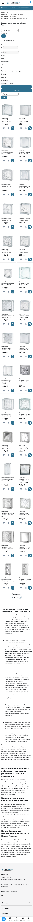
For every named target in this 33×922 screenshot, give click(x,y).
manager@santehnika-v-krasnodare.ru (13, 879)
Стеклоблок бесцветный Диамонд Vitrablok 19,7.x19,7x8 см (7, 514)
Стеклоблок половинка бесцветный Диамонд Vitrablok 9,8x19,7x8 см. (25, 579)
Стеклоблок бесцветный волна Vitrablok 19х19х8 (6, 119)
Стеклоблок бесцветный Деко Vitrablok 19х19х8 (6, 348)
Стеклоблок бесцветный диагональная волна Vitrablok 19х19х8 (24, 185)
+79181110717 (6, 877)
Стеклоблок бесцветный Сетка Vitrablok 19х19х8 (6, 414)
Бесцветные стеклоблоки (9, 16)
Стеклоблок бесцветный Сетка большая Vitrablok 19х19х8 (6, 381)
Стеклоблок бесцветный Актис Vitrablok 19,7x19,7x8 (7, 547)
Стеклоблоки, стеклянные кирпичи (19, 8)
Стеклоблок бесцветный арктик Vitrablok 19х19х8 (24, 119)
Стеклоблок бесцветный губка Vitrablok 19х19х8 (6, 184)
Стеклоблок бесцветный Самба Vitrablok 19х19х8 (24, 348)
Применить (16, 87)
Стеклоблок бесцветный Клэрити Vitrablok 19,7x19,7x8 (24, 547)
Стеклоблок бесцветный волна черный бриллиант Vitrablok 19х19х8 (24, 480)
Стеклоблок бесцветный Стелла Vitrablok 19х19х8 (24, 315)
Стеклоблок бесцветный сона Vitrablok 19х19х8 (6, 446)
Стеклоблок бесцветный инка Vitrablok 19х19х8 (6, 218)
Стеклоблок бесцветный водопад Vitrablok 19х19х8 (7, 152)
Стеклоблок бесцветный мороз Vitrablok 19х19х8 (6, 250)
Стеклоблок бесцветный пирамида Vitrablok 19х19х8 (7, 315)
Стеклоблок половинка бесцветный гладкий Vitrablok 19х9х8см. (7, 479)
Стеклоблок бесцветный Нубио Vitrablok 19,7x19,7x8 (24, 446)
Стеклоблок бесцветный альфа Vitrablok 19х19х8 (24, 283)
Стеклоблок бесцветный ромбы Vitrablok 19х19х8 (24, 250)
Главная (3, 12)
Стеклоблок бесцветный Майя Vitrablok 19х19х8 (24, 380)
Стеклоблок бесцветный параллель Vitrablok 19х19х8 (7, 283)
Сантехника (4, 8)
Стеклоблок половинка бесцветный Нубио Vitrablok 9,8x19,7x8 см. (7, 579)
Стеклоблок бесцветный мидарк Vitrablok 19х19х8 (24, 218)
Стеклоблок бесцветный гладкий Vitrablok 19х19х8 (24, 152)
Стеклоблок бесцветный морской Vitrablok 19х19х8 (24, 414)
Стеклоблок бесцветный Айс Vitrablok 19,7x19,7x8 (24, 513)
